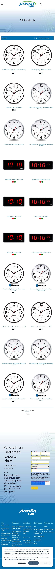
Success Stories (38, 529)
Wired (13, 528)
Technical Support (49, 532)
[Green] (15, 182)
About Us (26, 537)
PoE (18, 535)
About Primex (27, 540)
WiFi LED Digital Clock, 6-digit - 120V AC (41, 252)
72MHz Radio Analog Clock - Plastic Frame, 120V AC (14, 326)
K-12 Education (27, 526)
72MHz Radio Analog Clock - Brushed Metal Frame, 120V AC (14, 364)
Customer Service (49, 529)
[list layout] (35, 38)
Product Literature (39, 536)
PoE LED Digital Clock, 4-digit (14, 216)
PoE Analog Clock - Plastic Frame (14, 107)
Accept (33, 563)
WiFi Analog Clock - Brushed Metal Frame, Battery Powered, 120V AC (41, 364)
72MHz (14, 535)
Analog (14, 541)
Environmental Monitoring (5, 543)
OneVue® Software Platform (6, 539)
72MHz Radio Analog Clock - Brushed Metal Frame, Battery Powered (41, 108)
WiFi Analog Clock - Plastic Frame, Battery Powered (41, 70)
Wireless (18, 528)
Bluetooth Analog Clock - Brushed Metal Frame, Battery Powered (41, 289)
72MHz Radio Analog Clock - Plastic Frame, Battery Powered (14, 70)
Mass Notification (6, 533)
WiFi (20, 537)
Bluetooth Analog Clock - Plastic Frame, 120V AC (14, 398)
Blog (35, 526)
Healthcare (26, 531)
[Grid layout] (36, 38)
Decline (45, 563)
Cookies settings (22, 563)
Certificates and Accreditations (38, 532)
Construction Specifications (38, 540)
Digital (19, 541)
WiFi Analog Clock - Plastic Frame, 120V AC (41, 326)
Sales (45, 526)
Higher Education (28, 529)
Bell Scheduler (5, 536)
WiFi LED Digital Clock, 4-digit (14, 252)
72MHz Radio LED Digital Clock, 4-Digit (14, 179)
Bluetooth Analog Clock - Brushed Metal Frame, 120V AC (41, 399)
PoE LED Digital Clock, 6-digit (41, 216)
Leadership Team (28, 543)
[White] (15, 73)
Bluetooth (15, 537)
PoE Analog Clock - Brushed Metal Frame (14, 144)
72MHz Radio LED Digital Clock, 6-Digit (41, 179)
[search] (40, 4)
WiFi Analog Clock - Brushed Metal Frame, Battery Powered (41, 145)
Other (24, 533)
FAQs (35, 543)
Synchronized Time (5, 529)
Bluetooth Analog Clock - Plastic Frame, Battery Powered (14, 289)
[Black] (13, 73)
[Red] (13, 182)
